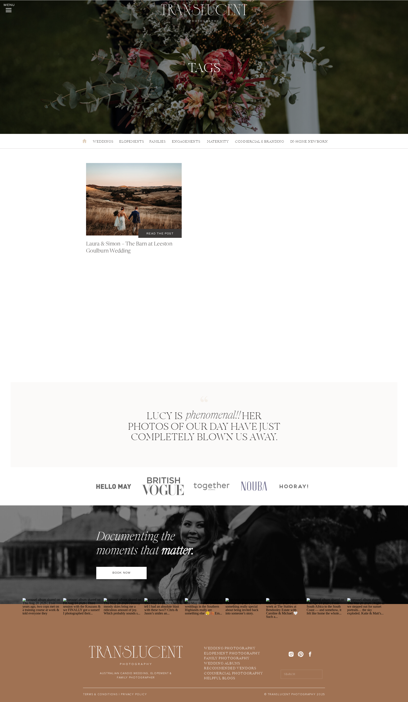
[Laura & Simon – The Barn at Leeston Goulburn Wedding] (134, 199)
